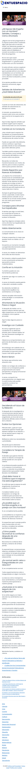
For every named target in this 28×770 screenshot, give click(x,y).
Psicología (5, 750)
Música (4, 748)
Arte (3, 704)
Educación (5, 730)
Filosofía (5, 732)
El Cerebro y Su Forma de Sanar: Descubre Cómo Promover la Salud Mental (13, 693)
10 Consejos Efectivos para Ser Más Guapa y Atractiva (13, 696)
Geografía (5, 735)
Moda (4, 745)
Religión (4, 755)
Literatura (5, 740)
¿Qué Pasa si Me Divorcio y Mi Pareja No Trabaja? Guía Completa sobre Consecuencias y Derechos (12, 685)
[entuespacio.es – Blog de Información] (14, 2)
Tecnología (6, 760)
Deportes (5, 722)
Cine (3, 709)
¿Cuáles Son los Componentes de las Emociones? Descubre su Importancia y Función (13, 668)
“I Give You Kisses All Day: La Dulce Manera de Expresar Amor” (14, 681)
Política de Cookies (16, 768)
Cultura (4, 717)
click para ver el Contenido (11, 99)
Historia (4, 737)
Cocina (4, 712)
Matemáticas (6, 742)
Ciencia (4, 706)
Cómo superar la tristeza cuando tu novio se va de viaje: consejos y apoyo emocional (14, 689)
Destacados (6, 727)
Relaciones (6, 753)
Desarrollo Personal (9, 724)
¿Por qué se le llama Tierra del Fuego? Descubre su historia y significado (13, 660)
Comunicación (7, 714)
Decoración (6, 719)
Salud (4, 758)
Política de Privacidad (14, 766)
